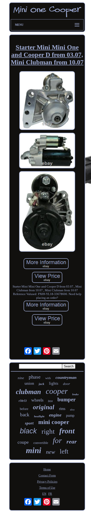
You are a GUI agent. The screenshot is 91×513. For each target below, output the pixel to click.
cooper (57, 391)
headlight (39, 416)
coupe (23, 442)
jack (41, 384)
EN (44, 493)
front (67, 431)
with (48, 378)
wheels (37, 400)
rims (62, 409)
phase (35, 377)
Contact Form (47, 475)
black (28, 431)
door (66, 384)
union (29, 383)
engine (55, 415)
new (50, 452)
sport (29, 423)
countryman (66, 377)
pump (70, 415)
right (48, 431)
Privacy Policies (47, 481)
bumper (66, 399)
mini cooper (53, 422)
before (24, 409)
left (64, 451)
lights (53, 383)
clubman (28, 391)
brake (75, 394)
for (57, 440)
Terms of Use (47, 487)
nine (21, 378)
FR (50, 493)
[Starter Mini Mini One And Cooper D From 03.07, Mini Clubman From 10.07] (47, 101)
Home (47, 469)
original (43, 407)
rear (71, 441)
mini (33, 450)
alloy (72, 409)
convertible (40, 443)
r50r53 (23, 400)
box (50, 401)
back (24, 414)
